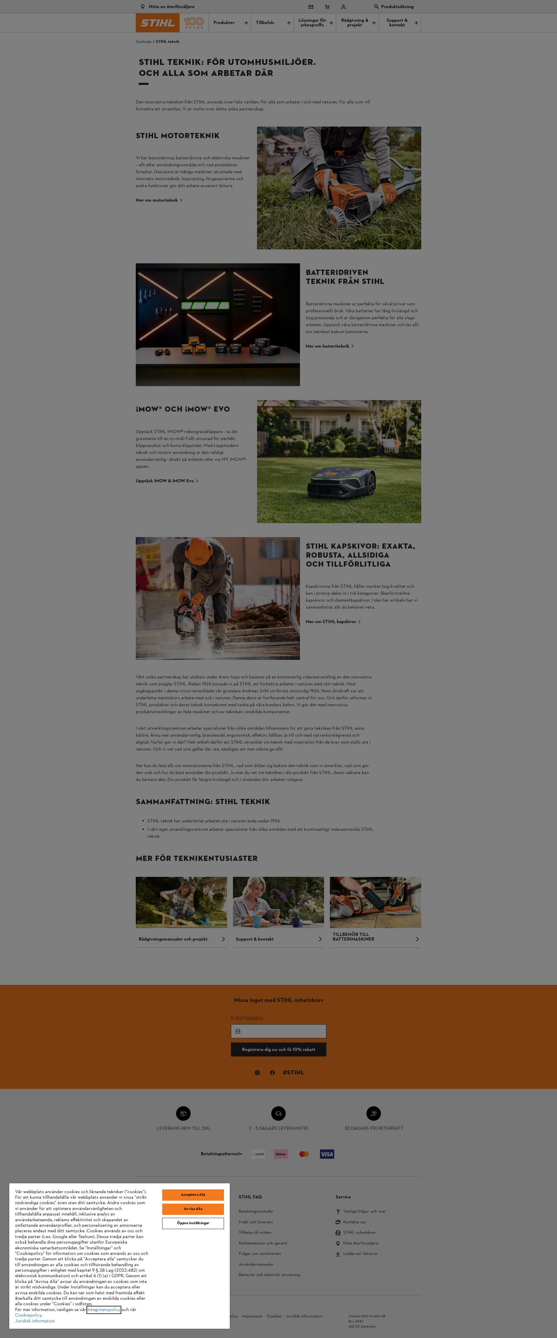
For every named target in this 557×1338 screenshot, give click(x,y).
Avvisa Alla (193, 1209)
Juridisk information (35, 1321)
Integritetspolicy (103, 1310)
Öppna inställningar (193, 1223)
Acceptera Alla (193, 1195)
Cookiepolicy (28, 1315)
